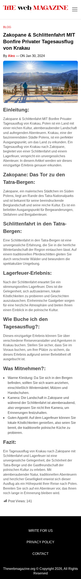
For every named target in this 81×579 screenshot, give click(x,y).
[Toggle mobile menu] (75, 9)
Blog (7, 27)
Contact (40, 553)
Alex (11, 56)
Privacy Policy (40, 542)
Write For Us (40, 530)
